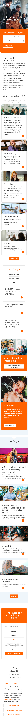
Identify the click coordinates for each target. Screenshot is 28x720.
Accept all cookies (14, 714)
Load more (14, 596)
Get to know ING (10, 425)
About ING (14, 671)
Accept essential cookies (14, 710)
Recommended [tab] (14, 275)
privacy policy (8, 645)
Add (14, 639)
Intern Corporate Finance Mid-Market (14, 306)
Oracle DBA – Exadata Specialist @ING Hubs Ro (13, 290)
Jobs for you (14, 668)
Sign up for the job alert (14, 653)
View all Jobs (14, 258)
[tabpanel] (14, 310)
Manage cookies (8, 699)
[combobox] (14, 41)
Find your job (8, 46)
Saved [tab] (14, 282)
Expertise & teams (14, 677)
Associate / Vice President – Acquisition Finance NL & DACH (13, 322)
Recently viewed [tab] (14, 278)
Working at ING (14, 674)
